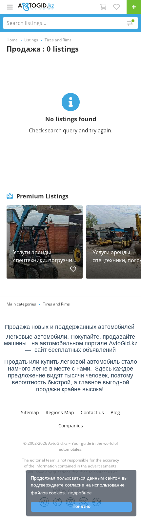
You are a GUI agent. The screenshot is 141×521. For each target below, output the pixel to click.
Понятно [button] (81, 506)
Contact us (92, 412)
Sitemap (30, 412)
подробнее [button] (80, 492)
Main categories (21, 304)
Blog (115, 412)
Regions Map (60, 412)
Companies (70, 425)
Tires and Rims (56, 304)
